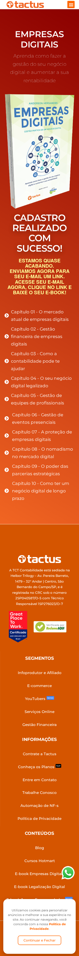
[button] (71, 4)
